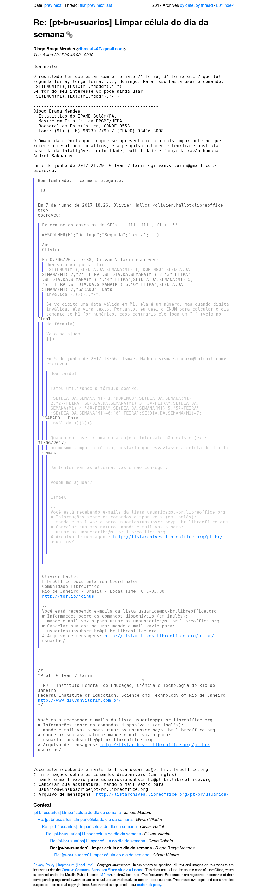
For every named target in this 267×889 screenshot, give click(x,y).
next (57, 5)
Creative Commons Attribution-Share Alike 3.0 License (102, 869)
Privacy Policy (43, 864)
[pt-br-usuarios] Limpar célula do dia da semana (77, 812)
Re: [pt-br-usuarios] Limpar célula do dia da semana (85, 819)
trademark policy (149, 884)
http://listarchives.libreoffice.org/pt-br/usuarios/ (162, 794)
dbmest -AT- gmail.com (101, 49)
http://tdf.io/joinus (68, 596)
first (83, 5)
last (108, 5)
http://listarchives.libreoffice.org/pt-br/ (168, 536)
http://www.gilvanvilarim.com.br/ (79, 700)
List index (225, 5)
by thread (204, 5)
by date (186, 5)
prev (48, 5)
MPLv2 (105, 874)
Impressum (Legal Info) (75, 864)
